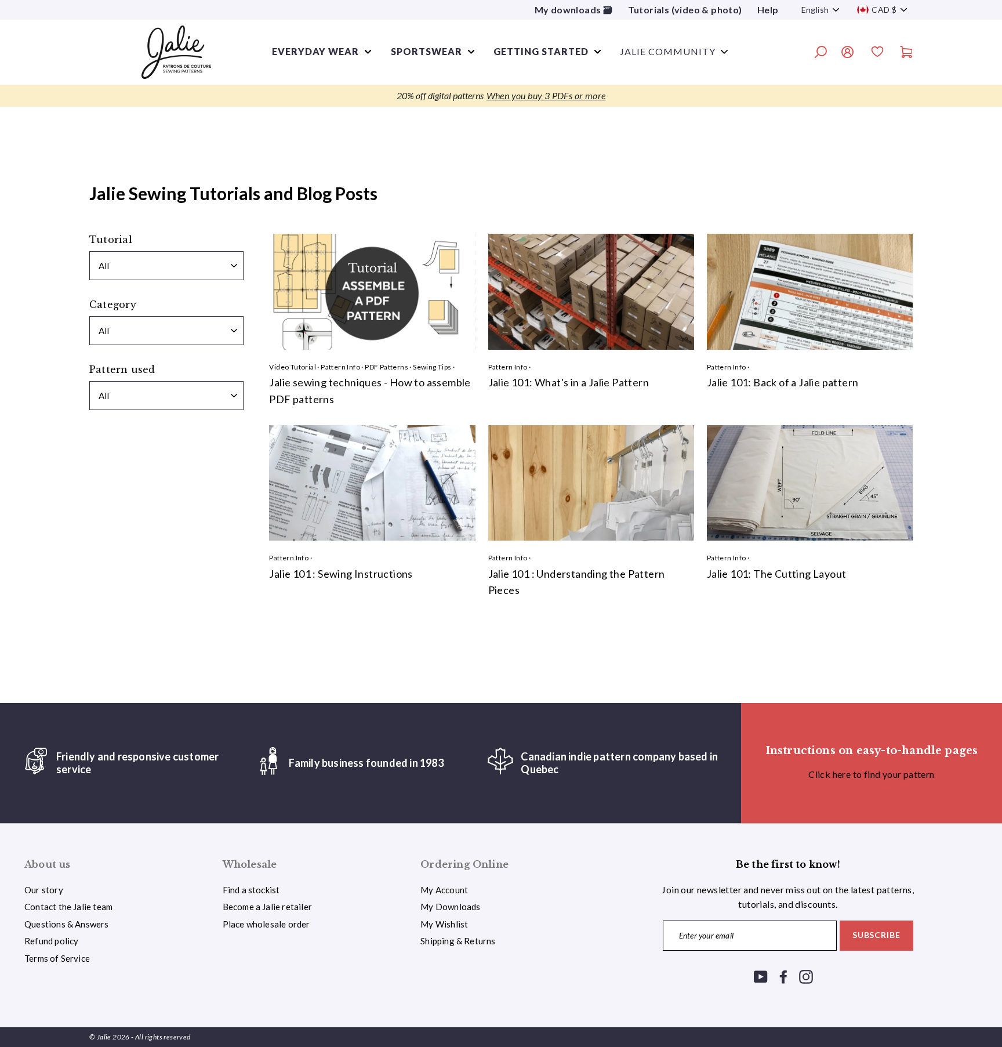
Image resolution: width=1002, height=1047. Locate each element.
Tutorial (110, 239)
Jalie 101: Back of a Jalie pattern (783, 382)
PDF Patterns (386, 367)
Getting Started (541, 51)
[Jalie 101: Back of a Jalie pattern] (810, 292)
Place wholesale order (266, 924)
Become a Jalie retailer (267, 906)
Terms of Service (57, 958)
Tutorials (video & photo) (685, 9)
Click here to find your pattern (871, 774)
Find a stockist (251, 890)
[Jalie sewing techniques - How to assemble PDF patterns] (372, 292)
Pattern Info (340, 367)
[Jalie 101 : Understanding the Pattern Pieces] (591, 483)
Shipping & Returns (457, 941)
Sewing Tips (432, 367)
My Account (444, 890)
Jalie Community (668, 51)
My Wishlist (444, 924)
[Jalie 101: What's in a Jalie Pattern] (591, 292)
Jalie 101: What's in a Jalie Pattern (568, 382)
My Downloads (450, 906)
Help (768, 9)
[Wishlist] (877, 53)
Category (112, 304)
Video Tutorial (292, 367)
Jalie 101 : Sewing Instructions (340, 573)
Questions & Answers (66, 924)
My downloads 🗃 (574, 9)
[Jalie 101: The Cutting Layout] (810, 483)
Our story (43, 890)
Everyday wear (315, 51)
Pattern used (122, 369)
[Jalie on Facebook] (783, 976)
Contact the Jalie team (68, 906)
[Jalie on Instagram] (806, 976)
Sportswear (426, 51)
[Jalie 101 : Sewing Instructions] (372, 483)
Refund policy (51, 941)
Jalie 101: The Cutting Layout (777, 573)
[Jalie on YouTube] (761, 976)
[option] (501, 95)
